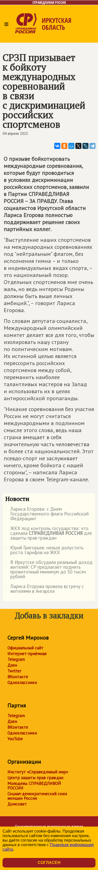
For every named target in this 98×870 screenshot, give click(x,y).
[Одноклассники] (64, 146)
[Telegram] (92, 146)
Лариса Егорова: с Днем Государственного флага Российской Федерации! (47, 514)
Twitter (14, 671)
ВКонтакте (18, 676)
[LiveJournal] (85, 146)
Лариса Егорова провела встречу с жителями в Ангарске (44, 589)
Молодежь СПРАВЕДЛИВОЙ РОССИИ (34, 785)
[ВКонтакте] (57, 146)
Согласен (49, 862)
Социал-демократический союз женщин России (37, 795)
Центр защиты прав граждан (35, 777)
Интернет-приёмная (27, 653)
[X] (78, 146)
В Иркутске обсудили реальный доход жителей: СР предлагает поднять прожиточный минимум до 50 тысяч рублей (48, 569)
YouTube (15, 738)
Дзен (12, 665)
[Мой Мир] (71, 146)
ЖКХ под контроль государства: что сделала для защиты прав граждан (48, 533)
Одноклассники (22, 682)
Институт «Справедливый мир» (38, 772)
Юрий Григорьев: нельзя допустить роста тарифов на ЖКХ (44, 550)
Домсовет (17, 804)
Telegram (16, 659)
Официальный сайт (25, 648)
